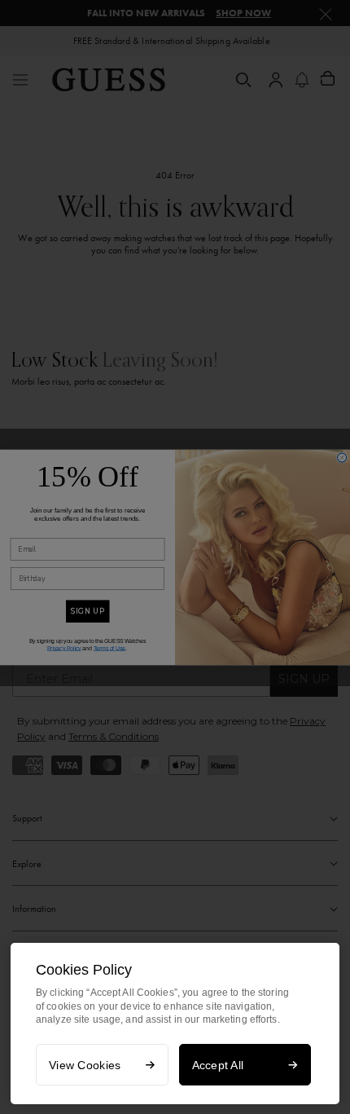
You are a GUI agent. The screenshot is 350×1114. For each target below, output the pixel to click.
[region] (175, 1023)
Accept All (218, 1065)
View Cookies (84, 1065)
